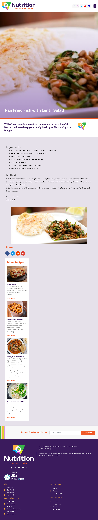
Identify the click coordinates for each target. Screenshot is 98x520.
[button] (95, 6)
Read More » (11, 298)
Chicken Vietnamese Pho (15, 402)
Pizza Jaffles (11, 285)
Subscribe (88, 433)
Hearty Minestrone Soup (15, 357)
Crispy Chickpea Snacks (15, 320)
